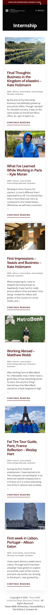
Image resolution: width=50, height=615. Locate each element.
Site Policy (18, 609)
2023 (9, 91)
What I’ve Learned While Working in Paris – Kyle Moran (24, 170)
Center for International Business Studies (24, 2)
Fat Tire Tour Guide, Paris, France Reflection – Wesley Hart (22, 447)
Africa (16, 91)
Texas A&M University (16, 606)
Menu (41, 10)
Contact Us (31, 609)
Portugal (19, 555)
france (16, 181)
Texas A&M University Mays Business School (23, 599)
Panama (31, 364)
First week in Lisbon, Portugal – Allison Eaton (22, 542)
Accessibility (36, 606)
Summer (19, 94)
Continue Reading (18, 123)
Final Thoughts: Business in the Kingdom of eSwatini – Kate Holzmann (24, 78)
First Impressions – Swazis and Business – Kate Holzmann (24, 262)
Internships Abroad (16, 183)
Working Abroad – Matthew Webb (21, 353)
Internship (25, 91)
